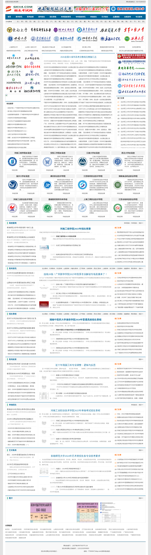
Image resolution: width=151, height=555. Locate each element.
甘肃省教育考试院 (122, 535)
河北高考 (59, 268)
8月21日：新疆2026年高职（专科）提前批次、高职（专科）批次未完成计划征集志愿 (105, 129)
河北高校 (59, 314)
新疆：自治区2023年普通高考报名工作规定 (21, 137)
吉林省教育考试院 (101, 529)
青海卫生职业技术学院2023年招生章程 (129, 330)
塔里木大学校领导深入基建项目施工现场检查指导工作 (95, 115)
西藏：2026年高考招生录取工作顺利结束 (91, 121)
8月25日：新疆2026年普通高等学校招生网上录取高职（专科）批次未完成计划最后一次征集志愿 (74, 121)
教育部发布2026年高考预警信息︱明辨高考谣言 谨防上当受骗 (21, 374)
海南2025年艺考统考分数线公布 (18, 483)
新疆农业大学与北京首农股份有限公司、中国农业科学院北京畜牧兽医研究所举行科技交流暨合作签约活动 (111, 118)
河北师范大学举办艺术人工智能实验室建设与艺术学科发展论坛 (63, 144)
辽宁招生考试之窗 (87, 529)
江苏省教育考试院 (21, 535)
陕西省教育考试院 (109, 535)
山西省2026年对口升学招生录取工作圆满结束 (92, 79)
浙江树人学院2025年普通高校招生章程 (20, 111)
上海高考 (105, 268)
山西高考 (66, 268)
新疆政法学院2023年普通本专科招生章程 (130, 336)
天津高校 (52, 314)
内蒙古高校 (74, 314)
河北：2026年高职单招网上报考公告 (19, 431)
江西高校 (119, 314)
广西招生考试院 (128, 532)
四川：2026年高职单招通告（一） (18, 445)
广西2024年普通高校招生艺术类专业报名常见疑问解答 (74, 487)
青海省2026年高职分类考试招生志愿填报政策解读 (21, 409)
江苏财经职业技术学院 (86, 51)
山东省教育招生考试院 (53, 535)
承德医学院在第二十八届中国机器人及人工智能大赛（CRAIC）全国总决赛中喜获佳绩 (71, 147)
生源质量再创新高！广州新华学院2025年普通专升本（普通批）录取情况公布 (82, 302)
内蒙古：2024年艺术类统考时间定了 (68, 469)
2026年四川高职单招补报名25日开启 (19, 428)
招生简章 (66, 170)
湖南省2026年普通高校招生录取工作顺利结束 (58, 79)
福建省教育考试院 (38, 532)
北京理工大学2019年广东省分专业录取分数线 (135, 131)
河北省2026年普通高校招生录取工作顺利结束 (92, 126)
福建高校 (127, 314)
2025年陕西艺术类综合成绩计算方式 (19, 480)
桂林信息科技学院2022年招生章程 (18, 144)
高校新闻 (13, 223)
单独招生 (93, 17)
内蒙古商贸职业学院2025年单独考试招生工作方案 (73, 430)
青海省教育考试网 (11, 538)
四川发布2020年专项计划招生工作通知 (129, 294)
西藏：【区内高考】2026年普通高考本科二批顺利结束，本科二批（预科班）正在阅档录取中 (73, 85)
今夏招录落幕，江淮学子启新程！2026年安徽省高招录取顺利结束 (99, 73)
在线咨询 (127, 17)
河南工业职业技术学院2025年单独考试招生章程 (75, 410)
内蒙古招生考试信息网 (72, 529)
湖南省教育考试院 (67, 535)
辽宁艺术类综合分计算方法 (16, 473)
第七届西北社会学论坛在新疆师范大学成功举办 (58, 112)
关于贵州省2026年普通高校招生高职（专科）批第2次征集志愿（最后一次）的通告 (104, 96)
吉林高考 (89, 268)
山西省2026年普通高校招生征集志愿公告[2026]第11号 (61, 94)
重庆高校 (134, 314)
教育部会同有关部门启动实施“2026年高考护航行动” (21, 364)
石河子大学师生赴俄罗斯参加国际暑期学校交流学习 (94, 106)
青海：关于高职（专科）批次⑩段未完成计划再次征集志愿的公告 (99, 94)
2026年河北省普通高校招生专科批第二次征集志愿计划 (61, 67)
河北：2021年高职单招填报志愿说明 (128, 414)
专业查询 (139, 17)
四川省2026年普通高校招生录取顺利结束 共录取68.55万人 (96, 70)
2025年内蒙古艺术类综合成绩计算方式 (20, 477)
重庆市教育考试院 (51, 532)
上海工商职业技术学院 (31, 51)
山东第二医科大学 (31, 47)
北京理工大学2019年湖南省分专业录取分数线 (135, 125)
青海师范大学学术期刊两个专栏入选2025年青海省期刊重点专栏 (20, 228)
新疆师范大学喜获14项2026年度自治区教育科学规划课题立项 (63, 115)
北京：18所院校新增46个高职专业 (128, 287)
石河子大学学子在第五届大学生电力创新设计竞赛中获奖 (61, 109)
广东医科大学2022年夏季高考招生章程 (129, 353)
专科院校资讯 (81, 17)
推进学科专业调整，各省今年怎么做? (129, 375)
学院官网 (14, 170)
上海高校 (105, 314)
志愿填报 (116, 17)
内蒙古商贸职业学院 (66, 51)
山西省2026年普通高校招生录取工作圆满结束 (92, 67)
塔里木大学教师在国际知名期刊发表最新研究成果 (59, 118)
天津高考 (52, 268)
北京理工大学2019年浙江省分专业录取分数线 (135, 145)
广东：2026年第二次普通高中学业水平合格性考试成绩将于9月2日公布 (66, 124)
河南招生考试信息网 (95, 535)
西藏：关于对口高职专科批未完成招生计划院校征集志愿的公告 (98, 124)
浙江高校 (112, 314)
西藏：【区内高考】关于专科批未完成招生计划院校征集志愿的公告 (65, 73)
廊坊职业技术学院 (107, 51)
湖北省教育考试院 (81, 535)
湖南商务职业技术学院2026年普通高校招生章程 (72, 339)
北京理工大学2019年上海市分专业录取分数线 (135, 135)
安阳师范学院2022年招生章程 (17, 147)
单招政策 (134, 405)
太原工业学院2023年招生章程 (17, 134)
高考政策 (30, 17)
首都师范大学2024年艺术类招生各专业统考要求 (75, 456)
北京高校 (45, 314)
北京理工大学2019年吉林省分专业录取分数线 (135, 102)
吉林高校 (89, 314)
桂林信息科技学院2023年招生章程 (128, 323)
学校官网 (85, 170)
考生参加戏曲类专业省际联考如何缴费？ (130, 466)
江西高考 (119, 268)
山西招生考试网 (58, 529)
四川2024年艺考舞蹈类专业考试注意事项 (130, 489)
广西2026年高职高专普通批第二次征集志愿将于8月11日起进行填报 (65, 96)
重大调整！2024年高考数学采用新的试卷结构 (71, 393)
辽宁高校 (82, 314)
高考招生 (41, 17)
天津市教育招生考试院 (31, 529)
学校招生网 (101, 170)
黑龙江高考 (97, 268)
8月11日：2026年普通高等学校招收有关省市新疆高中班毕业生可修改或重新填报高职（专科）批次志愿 (111, 85)
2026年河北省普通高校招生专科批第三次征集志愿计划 (61, 82)
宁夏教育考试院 (136, 535)
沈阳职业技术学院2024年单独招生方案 (129, 427)
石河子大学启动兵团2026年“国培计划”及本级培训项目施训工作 (63, 106)
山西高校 (66, 314)
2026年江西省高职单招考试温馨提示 (20, 419)
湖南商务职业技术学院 (13, 51)
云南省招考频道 (91, 532)
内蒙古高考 (74, 268)
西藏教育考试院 (103, 532)
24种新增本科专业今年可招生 (126, 388)
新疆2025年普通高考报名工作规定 (67, 375)
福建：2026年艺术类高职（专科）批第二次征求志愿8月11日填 (64, 91)
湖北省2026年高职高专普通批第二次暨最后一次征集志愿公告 (63, 132)
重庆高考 (134, 268)
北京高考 (45, 268)
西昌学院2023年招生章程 (125, 326)
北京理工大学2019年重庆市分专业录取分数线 (135, 122)
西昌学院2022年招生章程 (125, 281)
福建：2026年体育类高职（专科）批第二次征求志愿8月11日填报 (99, 88)
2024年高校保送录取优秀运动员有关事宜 (130, 391)
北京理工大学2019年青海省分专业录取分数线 (135, 112)
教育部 (7, 529)
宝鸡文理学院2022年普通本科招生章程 (129, 278)
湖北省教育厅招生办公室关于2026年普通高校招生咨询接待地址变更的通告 (67, 126)
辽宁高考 (82, 268)
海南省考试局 (9, 535)
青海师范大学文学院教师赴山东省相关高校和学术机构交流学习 (21, 237)
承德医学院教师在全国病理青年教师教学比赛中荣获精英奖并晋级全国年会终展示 (103, 144)
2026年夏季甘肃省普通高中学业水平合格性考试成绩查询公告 (63, 129)
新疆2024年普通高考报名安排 (17, 124)
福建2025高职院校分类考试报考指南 (68, 439)
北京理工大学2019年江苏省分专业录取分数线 (135, 115)
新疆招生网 (22, 538)
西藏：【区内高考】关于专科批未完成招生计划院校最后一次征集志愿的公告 (102, 82)
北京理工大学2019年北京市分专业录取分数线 (135, 128)
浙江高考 (112, 268)
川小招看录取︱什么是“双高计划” (54, 99)
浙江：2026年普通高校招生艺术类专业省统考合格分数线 (21, 455)
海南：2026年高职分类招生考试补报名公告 (21, 435)
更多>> (141, 223)
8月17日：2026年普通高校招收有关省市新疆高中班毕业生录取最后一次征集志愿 (69, 76)
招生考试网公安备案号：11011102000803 (75, 548)
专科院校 (134, 223)
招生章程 (53, 17)
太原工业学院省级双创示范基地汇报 (68, 245)
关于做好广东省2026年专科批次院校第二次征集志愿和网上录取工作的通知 (102, 102)
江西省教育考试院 (24, 532)
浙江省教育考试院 (11, 532)
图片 (11, 498)
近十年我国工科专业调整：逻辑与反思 (75, 365)
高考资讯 (19, 17)
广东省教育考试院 (115, 532)
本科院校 (127, 223)
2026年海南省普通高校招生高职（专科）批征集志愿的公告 (97, 91)
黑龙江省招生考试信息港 (116, 529)
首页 (9, 17)
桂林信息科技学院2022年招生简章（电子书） (22, 141)
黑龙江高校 (97, 314)
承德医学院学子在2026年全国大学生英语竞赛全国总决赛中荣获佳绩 (99, 147)
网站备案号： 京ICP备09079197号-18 (75, 545)
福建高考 (127, 268)
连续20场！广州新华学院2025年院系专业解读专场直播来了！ (75, 274)
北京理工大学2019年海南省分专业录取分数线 (135, 105)
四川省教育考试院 (64, 532)
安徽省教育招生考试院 (36, 535)
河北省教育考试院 (45, 529)
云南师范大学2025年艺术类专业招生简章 (21, 487)
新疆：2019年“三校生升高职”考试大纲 (129, 297)
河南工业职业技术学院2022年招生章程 (129, 349)
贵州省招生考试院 (78, 532)
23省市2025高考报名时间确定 (17, 118)
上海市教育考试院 (132, 529)
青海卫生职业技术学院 (49, 51)
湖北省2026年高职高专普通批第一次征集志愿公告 (94, 76)
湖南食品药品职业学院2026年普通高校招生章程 (72, 348)
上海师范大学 (13, 47)
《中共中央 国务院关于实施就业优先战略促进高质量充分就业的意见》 (80, 384)
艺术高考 (13, 450)
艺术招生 (105, 17)
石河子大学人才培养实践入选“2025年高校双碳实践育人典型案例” (99, 109)
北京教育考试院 (17, 529)
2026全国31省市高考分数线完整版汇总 (78, 57)
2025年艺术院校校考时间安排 (17, 464)
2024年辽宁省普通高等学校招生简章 (19, 121)
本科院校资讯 (66, 17)
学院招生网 (31, 170)
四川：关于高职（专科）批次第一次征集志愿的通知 (94, 99)
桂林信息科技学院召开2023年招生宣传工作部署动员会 (74, 254)
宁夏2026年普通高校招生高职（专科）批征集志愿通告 (61, 102)
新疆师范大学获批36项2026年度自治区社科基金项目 (95, 112)
